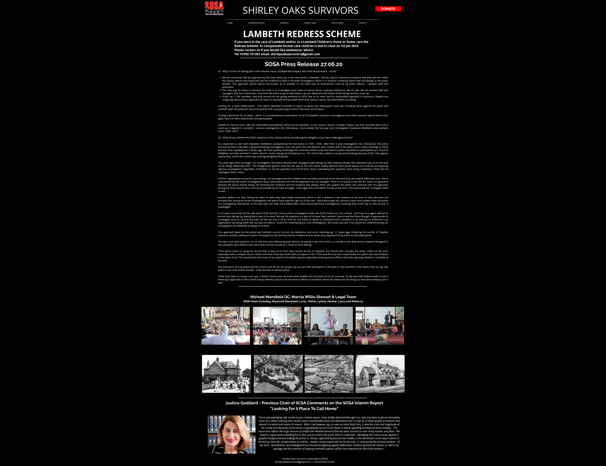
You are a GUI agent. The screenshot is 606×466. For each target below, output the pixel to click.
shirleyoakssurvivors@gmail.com (295, 54)
